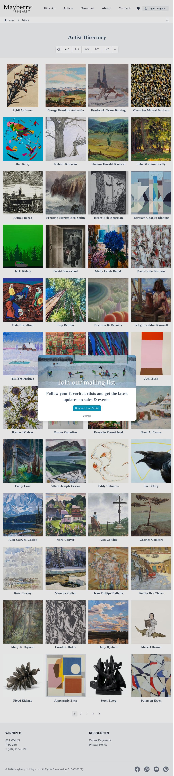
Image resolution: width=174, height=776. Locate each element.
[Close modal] (130, 360)
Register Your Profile (87, 408)
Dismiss (87, 416)
